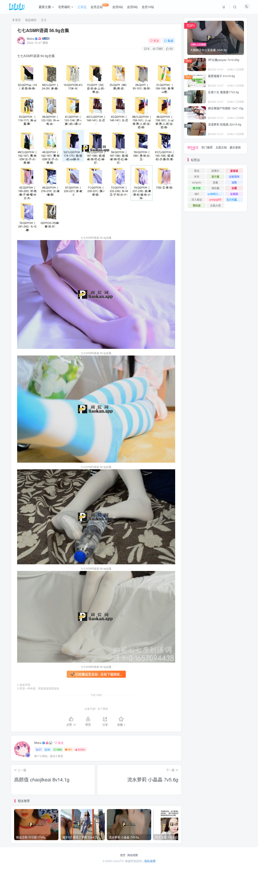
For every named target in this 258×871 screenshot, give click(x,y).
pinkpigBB (215, 199)
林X (197, 194)
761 (70, 749)
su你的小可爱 (216, 194)
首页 (122, 855)
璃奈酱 (215, 188)
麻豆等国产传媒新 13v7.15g (225, 108)
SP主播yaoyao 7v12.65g (223, 60)
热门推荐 (207, 147)
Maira (30, 39)
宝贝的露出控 (234, 199)
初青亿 (215, 171)
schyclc (196, 182)
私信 (170, 41)
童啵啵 (234, 171)
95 (48, 749)
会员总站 (99, 6)
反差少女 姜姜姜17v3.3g (223, 92)
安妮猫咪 (234, 176)
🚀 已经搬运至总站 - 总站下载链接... (96, 674)
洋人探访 (196, 199)
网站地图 (132, 855)
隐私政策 (150, 861)
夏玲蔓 (215, 176)
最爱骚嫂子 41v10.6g (221, 76)
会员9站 (132, 7)
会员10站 (148, 7)
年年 (196, 176)
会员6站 (117, 7)
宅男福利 (64, 7)
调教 (234, 182)
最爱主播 (45, 7)
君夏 (215, 182)
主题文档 (221, 147)
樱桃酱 (197, 205)
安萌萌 (234, 194)
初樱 (234, 188)
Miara (38, 743)
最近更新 (235, 147)
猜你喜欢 (193, 147)
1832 (59, 749)
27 (40, 749)
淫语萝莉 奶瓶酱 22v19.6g (224, 124)
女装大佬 (215, 205)
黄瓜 (196, 171)
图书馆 (197, 188)
